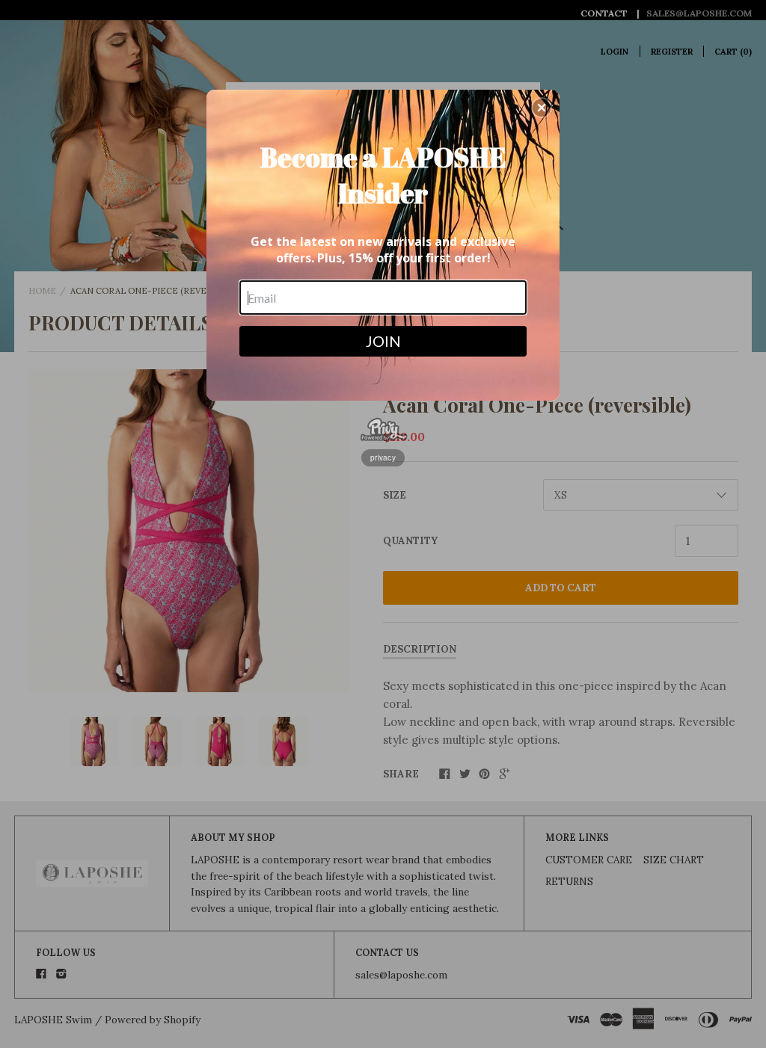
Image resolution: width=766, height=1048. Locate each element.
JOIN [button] (383, 341)
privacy (383, 457)
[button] (542, 108)
